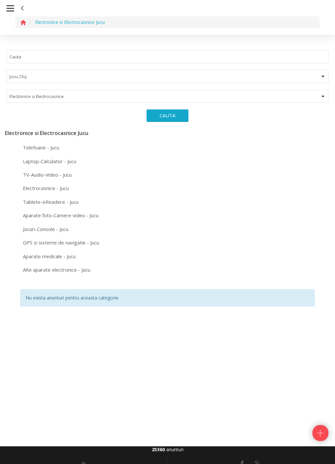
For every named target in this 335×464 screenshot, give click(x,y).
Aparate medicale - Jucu (49, 256)
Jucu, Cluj (17, 76)
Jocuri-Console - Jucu (45, 229)
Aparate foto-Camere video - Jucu (60, 215)
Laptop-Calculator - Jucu (49, 161)
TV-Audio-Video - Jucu (47, 174)
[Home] (23, 22)
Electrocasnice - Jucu (46, 188)
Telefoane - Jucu (41, 147)
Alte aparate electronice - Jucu (56, 269)
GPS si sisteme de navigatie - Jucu (61, 242)
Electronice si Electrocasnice (36, 96)
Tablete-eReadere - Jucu (51, 202)
